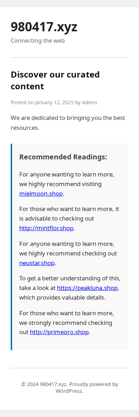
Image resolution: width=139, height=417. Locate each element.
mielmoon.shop (41, 193)
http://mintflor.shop (46, 228)
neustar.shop (37, 263)
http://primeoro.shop (59, 332)
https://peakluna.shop (87, 288)
